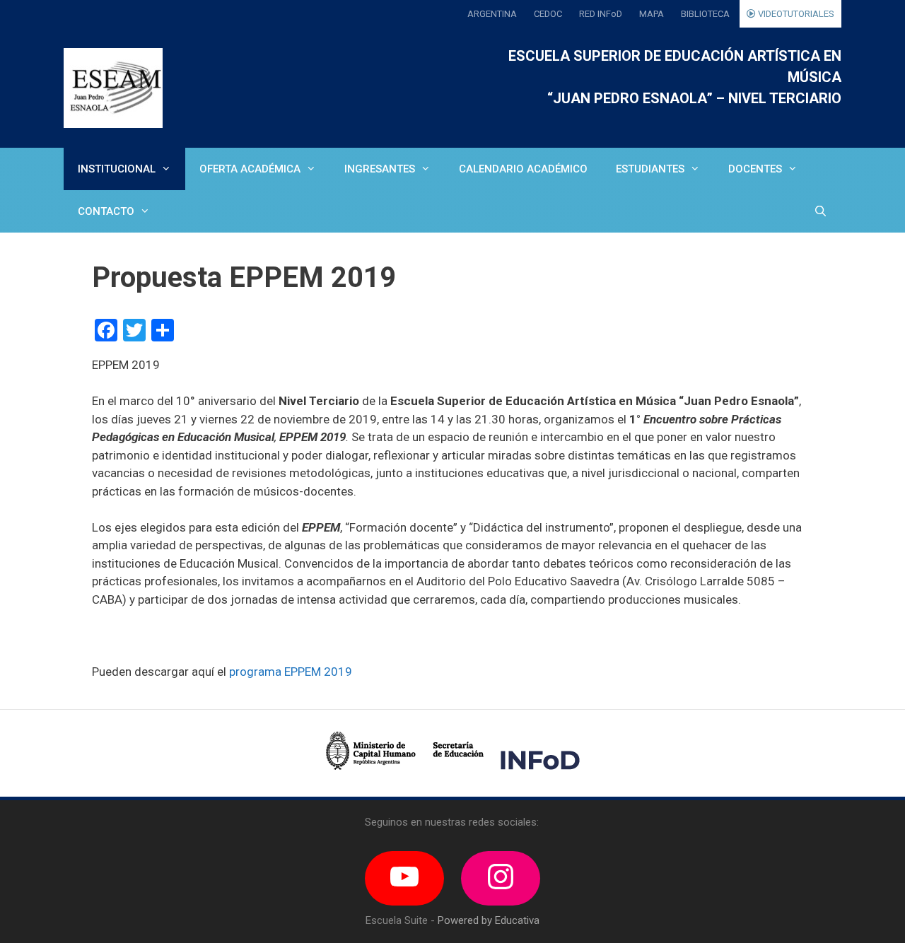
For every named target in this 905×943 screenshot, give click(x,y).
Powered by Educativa (488, 920)
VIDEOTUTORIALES (795, 13)
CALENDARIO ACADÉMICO (523, 169)
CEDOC (548, 13)
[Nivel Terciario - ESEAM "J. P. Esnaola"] (113, 88)
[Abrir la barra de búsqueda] (820, 211)
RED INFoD (600, 13)
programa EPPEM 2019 (290, 671)
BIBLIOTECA (705, 13)
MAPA (651, 13)
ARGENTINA (492, 13)
